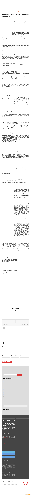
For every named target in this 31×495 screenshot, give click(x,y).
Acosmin (16, 484)
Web (20, 355)
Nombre (3, 355)
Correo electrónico (14, 355)
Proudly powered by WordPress (6, 484)
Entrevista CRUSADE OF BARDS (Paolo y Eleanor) (8, 421)
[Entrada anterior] (9, 321)
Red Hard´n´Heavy (9, 18)
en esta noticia (6, 437)
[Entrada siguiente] (22, 321)
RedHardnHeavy (10, 481)
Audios (15, 18)
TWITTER (4, 451)
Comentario (3, 346)
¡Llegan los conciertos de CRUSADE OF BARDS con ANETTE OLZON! (8, 428)
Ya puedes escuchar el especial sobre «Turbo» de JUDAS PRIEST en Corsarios (8, 424)
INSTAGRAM (4, 456)
